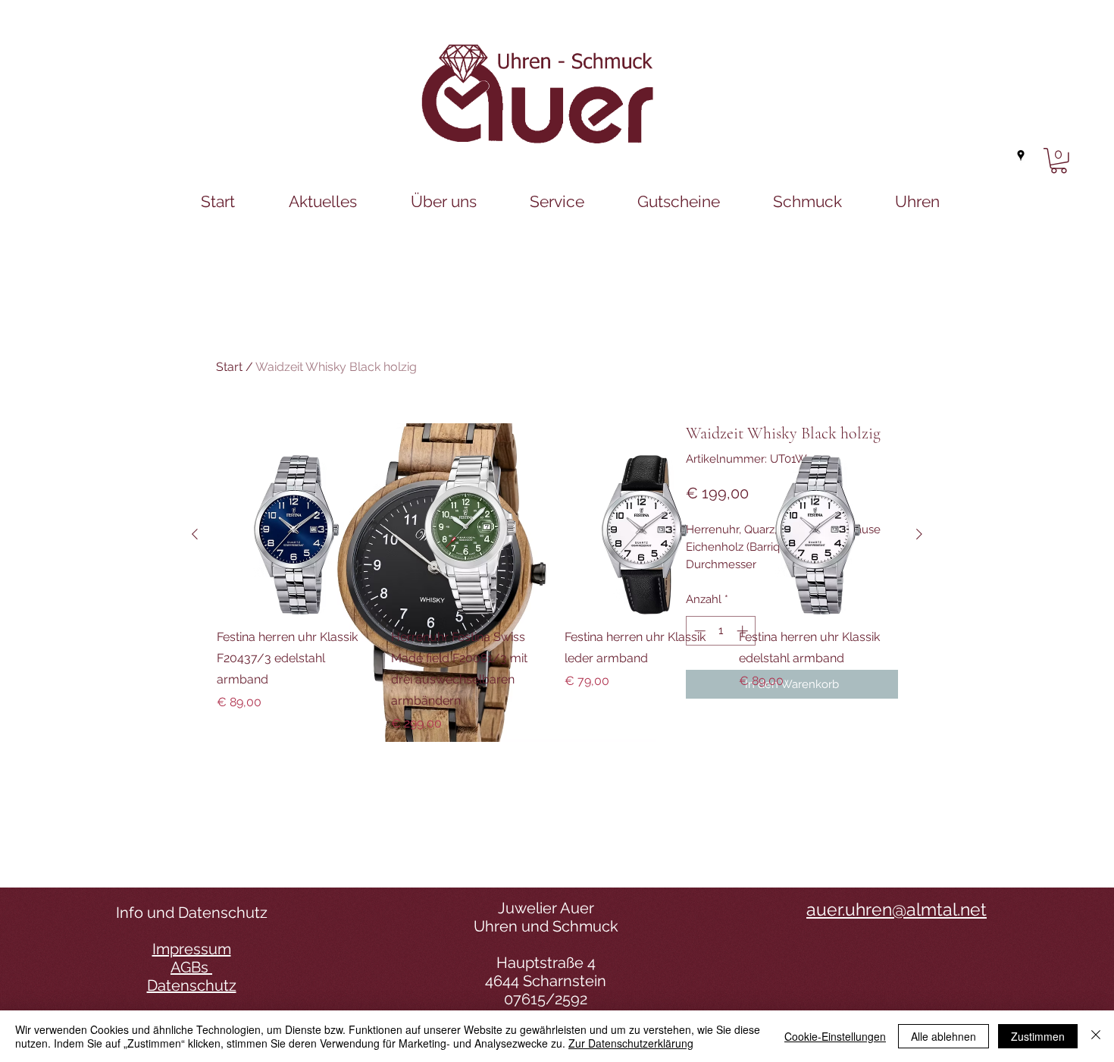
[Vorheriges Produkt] (195, 534)
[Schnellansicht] (296, 534)
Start (229, 367)
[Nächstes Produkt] (919, 534)
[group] (557, 594)
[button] (1059, 161)
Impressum (191, 949)
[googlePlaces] (1020, 155)
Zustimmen (1038, 1036)
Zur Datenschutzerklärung (630, 1043)
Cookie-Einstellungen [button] (835, 1036)
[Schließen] (1096, 1036)
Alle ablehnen (943, 1036)
